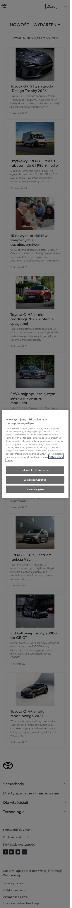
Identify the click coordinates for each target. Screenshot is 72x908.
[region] (35, 454)
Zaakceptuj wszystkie (35, 479)
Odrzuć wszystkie (35, 489)
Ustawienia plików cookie (35, 469)
